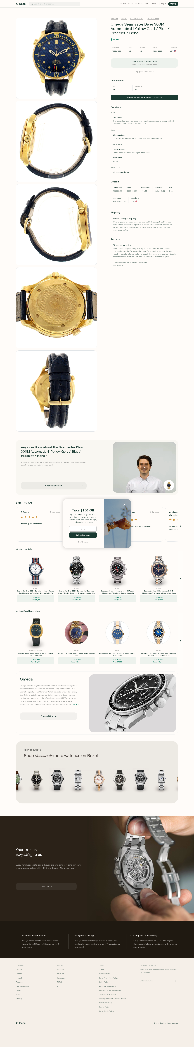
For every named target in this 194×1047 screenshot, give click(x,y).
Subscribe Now (83, 535)
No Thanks (83, 542)
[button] (83, 510)
